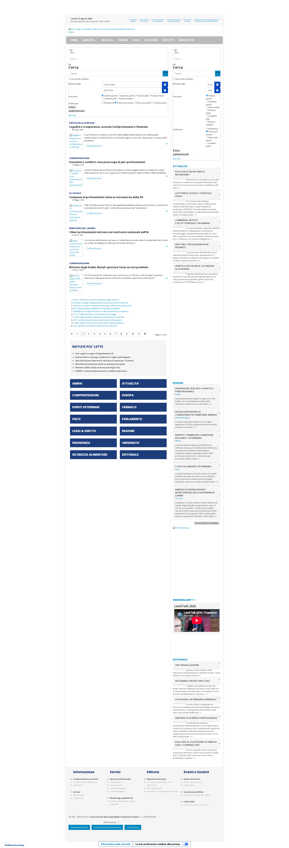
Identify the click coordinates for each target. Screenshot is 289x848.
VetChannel (189, 785)
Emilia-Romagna (182, 417)
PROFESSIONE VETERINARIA (206, 21)
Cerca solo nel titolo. (79, 79)
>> (166, 143)
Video (136, 40)
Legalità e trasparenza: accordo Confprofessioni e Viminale (108, 127)
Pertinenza (109, 102)
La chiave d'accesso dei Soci (196, 804)
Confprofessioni (94, 145)
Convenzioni (115, 782)
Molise (178, 440)
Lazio (177, 469)
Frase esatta (142, 95)
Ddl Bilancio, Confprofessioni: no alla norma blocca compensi (100, 311)
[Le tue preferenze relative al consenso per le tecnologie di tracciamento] (14, 845)
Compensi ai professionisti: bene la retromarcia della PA (106, 197)
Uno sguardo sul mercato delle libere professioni (95, 325)
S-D (117, 822)
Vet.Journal (78, 798)
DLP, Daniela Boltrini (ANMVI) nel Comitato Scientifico (96, 308)
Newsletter (186, 40)
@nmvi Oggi (78, 795)
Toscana (179, 498)
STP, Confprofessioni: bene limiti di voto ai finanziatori (97, 320)
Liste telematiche (117, 791)
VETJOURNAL (158, 21)
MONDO (123, 40)
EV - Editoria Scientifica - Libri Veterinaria (159, 784)
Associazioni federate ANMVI (197, 795)
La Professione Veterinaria (85, 782)
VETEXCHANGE (174, 21)
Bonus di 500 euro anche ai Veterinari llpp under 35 (96, 299)
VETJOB (187, 21)
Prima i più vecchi (143, 102)
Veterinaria (78, 785)
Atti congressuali (154, 788)
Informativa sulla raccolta (116, 844)
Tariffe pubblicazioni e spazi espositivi (122, 803)
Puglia (178, 394)
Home (74, 40)
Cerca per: (73, 96)
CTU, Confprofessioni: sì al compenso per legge (94, 314)
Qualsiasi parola (127, 95)
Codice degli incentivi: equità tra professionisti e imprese (98, 317)
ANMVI (133, 21)
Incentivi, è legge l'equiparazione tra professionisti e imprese (100, 302)
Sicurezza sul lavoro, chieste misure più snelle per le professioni (102, 305)
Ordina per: (73, 103)
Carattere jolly (110, 98)
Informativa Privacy (79, 827)
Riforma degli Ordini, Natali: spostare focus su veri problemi (108, 267)
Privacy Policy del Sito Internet (107, 827)
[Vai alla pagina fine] (145, 334)
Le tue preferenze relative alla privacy (157, 844)
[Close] (70, 64)
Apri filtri (72, 115)
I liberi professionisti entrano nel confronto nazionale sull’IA (109, 232)
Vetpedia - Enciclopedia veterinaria (162, 791)
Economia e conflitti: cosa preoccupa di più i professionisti (107, 162)
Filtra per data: (74, 83)
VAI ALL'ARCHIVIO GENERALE (206, 523)
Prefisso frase (157, 95)
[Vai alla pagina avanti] (139, 334)
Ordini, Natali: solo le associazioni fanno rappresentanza (98, 323)
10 (132, 333)
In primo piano (160, 102)
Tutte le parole (110, 95)
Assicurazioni (116, 785)
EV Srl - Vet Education (193, 782)
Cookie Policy (133, 827)
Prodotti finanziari (118, 788)
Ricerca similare (126, 98)
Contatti (168, 40)
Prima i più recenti (124, 102)
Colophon (151, 40)
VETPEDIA (144, 21)
